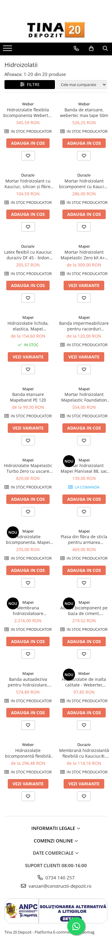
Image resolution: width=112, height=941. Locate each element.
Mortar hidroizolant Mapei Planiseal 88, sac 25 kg (84, 468)
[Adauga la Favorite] (28, 155)
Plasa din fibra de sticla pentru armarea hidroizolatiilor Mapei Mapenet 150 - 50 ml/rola (84, 539)
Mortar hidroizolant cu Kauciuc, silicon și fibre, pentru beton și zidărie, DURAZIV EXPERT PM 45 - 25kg (28, 183)
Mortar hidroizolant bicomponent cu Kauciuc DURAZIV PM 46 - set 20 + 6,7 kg (84, 183)
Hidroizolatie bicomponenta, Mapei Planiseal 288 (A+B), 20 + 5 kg (28, 539)
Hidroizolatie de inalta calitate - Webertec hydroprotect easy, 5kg (84, 682)
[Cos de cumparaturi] (91, 48)
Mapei (84, 246)
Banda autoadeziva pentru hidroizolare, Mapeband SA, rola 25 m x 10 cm (28, 682)
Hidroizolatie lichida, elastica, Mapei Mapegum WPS (28, 326)
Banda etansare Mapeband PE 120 (28, 397)
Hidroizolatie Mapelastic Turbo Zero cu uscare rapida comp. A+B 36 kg (28, 468)
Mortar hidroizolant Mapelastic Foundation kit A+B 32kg (84, 397)
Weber (28, 104)
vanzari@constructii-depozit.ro (59, 886)
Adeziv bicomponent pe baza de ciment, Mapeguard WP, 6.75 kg (84, 610)
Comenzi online (54, 841)
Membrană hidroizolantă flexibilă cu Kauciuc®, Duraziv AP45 (84, 753)
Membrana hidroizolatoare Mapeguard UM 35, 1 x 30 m (28, 610)
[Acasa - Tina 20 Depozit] (56, 29)
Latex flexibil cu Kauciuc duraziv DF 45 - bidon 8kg (28, 254)
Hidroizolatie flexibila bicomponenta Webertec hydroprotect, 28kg (28, 112)
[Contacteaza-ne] (76, 48)
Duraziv (28, 175)
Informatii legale (53, 828)
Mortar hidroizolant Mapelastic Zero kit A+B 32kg (84, 254)
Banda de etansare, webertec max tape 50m (84, 112)
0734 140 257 (59, 878)
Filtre (32, 84)
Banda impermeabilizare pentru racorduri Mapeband (84, 326)
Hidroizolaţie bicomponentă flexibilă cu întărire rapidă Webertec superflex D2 (28, 753)
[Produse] (8, 50)
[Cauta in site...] (105, 48)
